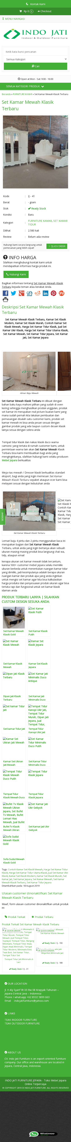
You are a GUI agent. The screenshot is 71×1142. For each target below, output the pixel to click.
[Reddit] (37, 294)
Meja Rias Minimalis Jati (52, 953)
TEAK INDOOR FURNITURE (21, 1019)
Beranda (6, 94)
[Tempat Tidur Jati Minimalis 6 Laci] (19, 942)
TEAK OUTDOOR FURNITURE (22, 1023)
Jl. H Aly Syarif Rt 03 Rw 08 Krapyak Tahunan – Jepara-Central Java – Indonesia (32, 991)
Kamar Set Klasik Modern (22, 876)
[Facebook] (5, 294)
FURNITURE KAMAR (22, 94)
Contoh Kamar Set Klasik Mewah (25, 869)
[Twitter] (13, 294)
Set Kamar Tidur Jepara (39, 882)
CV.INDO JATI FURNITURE (34, 1087)
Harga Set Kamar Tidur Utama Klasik (28, 872)
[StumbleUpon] (61, 294)
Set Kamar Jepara (22, 879)
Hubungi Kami (17, 274)
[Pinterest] (53, 294)
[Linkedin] (45, 294)
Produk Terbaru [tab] (43, 917)
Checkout (46, 11)
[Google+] (21, 294)
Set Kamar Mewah (42, 879)
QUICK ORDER (57, 246)
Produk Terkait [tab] (16, 917)
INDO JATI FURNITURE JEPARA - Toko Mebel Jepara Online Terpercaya (35, 1082)
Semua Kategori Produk (23, 86)
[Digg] (29, 294)
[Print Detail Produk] (5, 300)
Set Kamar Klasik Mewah (52, 933)
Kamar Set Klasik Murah (49, 876)
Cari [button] (37, 66)
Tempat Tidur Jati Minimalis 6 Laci (19, 960)
